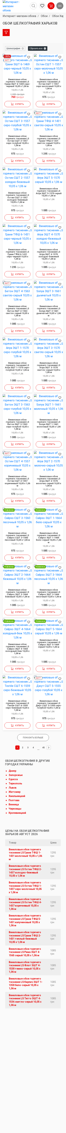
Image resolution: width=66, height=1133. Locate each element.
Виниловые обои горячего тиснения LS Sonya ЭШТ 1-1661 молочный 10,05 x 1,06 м (49, 424)
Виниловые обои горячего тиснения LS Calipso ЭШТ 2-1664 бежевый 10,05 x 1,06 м (17, 593)
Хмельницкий (17, 796)
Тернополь (15, 783)
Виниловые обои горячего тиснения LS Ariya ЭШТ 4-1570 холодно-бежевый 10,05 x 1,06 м (48, 254)
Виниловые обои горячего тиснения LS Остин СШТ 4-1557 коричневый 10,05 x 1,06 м (17, 481)
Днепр (12, 770)
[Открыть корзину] (51, 5)
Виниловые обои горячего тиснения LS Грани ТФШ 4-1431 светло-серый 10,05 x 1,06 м (48, 141)
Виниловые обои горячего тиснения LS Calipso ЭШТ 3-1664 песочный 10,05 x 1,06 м (48, 593)
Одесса (13, 779)
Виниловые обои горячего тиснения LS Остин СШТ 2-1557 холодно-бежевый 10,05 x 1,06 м (17, 197)
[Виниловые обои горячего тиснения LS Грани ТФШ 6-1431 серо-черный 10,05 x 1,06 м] (17, 234)
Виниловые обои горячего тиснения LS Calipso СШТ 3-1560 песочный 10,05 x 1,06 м (17, 536)
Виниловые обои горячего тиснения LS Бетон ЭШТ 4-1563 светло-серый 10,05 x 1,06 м (17, 311)
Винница (14, 804)
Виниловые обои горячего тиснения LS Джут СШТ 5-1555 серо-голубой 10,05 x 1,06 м (49, 704)
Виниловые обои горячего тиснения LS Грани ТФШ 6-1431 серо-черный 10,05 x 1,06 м (17, 254)
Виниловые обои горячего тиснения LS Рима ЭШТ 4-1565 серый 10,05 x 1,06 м (25, 952)
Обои (44, 16)
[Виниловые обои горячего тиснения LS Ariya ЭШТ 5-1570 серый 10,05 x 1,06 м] (49, 175)
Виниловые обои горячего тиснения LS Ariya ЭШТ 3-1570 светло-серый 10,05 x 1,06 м (48, 368)
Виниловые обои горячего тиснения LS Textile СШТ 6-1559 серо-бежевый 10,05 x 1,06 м (17, 706)
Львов (12, 787)
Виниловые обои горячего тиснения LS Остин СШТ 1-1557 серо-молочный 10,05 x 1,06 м (48, 84)
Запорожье (16, 775)
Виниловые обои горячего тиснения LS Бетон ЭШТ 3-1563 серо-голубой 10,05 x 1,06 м (17, 424)
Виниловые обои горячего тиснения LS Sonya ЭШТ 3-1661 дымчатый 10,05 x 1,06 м (48, 311)
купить (19, 104)
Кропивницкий (17, 812)
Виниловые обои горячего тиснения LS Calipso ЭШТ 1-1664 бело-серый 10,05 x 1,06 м (48, 538)
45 (43, 747)
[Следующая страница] (49, 747)
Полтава (14, 800)
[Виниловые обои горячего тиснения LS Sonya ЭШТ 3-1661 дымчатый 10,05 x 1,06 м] (49, 291)
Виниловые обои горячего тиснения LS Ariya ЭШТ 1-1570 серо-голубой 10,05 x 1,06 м (17, 366)
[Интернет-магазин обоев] (12, 6)
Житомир (14, 791)
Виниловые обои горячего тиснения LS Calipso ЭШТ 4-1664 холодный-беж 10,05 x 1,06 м (17, 649)
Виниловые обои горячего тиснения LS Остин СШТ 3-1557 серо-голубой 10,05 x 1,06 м (17, 141)
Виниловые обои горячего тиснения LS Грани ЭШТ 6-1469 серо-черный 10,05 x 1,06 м (17, 83)
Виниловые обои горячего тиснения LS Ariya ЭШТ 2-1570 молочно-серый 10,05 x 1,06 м (48, 481)
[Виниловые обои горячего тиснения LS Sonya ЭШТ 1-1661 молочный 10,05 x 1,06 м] (49, 404)
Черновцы (15, 808)
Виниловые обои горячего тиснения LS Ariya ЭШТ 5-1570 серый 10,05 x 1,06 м (48, 192)
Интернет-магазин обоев (19, 16)
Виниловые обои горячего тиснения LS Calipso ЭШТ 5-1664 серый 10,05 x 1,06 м (48, 643)
